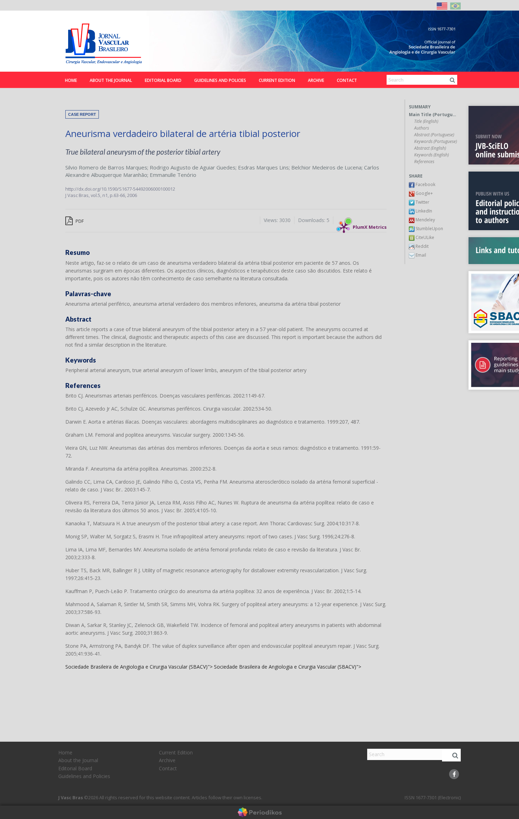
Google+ (423, 193)
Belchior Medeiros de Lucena (326, 167)
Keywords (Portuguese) (435, 141)
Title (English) (426, 121)
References (424, 162)
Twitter (421, 202)
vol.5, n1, (100, 195)
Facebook (424, 184)
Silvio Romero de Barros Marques (106, 167)
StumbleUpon (428, 229)
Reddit (421, 246)
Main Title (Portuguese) (433, 115)
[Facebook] (454, 774)
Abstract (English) (430, 148)
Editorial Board (163, 80)
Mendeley (424, 220)
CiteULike (424, 237)
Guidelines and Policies (220, 80)
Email (420, 255)
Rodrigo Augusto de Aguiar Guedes (192, 167)
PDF (79, 221)
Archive (316, 80)
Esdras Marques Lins (263, 167)
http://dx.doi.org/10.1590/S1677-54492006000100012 (120, 189)
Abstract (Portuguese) (434, 135)
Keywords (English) (431, 155)
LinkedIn (423, 211)
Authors (421, 128)
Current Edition (277, 80)
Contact (347, 80)
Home (71, 80)
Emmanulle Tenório (173, 174)
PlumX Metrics (370, 225)
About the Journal (111, 80)
